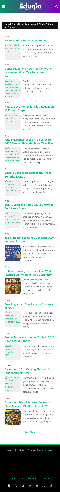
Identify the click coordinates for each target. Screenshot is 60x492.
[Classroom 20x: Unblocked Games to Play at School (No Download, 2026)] (13, 417)
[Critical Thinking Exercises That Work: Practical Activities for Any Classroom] (13, 286)
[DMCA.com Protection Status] (30, 473)
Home (12, 478)
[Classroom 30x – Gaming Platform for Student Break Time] (13, 384)
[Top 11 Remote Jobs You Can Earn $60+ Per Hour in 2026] (13, 253)
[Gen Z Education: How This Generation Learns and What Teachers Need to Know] (13, 88)
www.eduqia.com (46, 450)
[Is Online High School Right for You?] (13, 52)
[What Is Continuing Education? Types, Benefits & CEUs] (13, 188)
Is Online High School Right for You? (27, 40)
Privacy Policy (32, 478)
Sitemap (20, 478)
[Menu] (3, 7)
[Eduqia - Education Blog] (30, 6)
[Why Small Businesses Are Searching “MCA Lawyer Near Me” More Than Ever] (13, 155)
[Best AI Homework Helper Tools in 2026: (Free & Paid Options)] (13, 352)
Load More (30, 432)
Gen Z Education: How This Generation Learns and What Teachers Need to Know (29, 72)
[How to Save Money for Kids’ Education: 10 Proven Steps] (13, 121)
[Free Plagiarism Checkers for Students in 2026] (13, 319)
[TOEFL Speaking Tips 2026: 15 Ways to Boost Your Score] (13, 220)
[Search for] (56, 7)
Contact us (46, 478)
